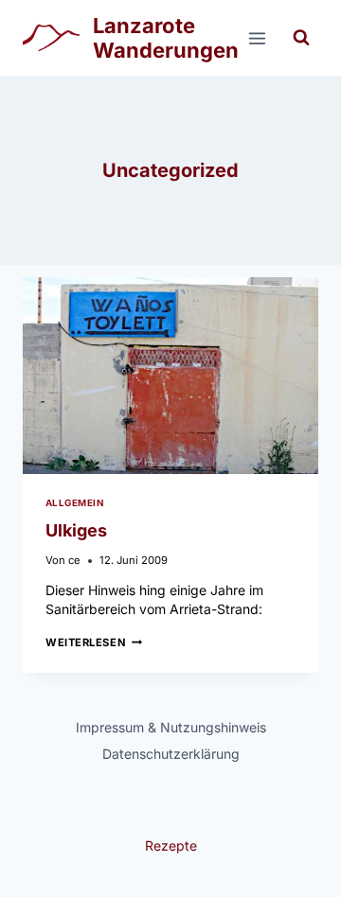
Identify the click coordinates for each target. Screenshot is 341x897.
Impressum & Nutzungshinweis (171, 727)
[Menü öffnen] (257, 38)
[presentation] (170, 375)
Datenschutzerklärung (171, 754)
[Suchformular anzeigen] (301, 38)
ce (74, 560)
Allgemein (74, 503)
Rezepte (171, 845)
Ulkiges (76, 530)
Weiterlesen (93, 642)
